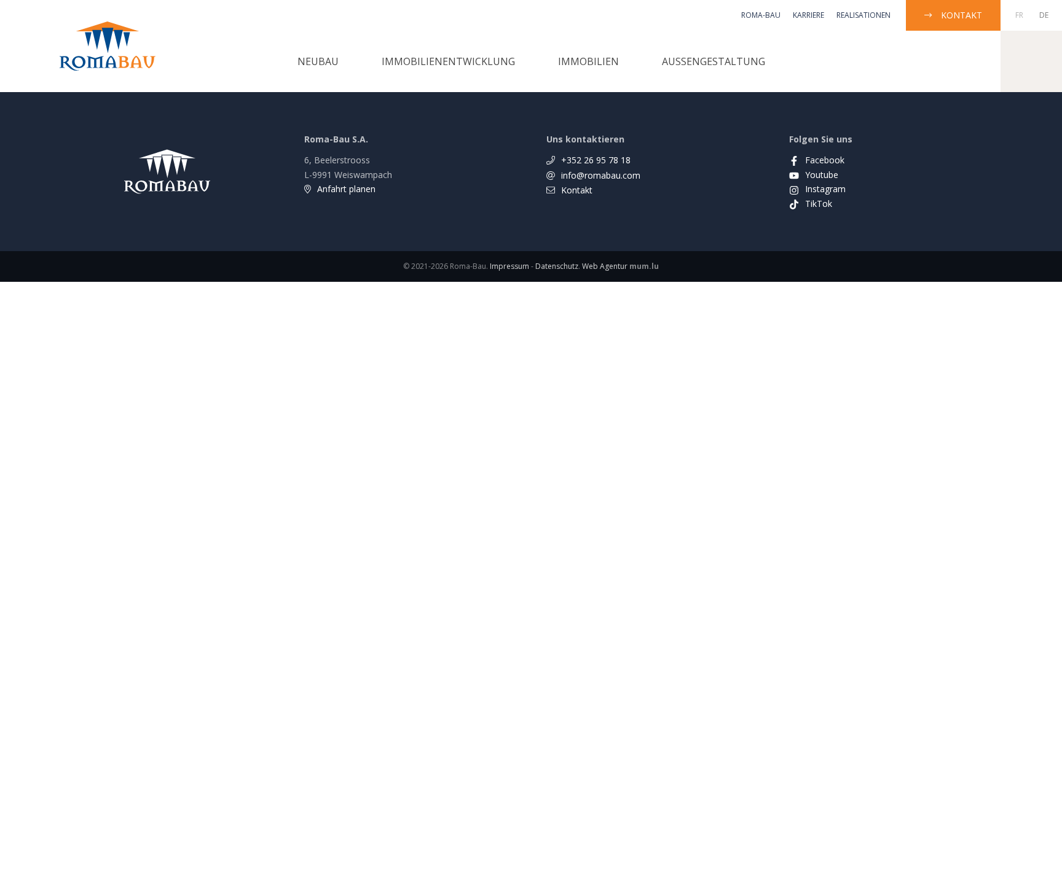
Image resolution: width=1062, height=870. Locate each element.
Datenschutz (556, 266)
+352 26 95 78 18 (596, 160)
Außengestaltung (713, 61)
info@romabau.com (600, 175)
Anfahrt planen (346, 189)
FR (1019, 15)
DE (1043, 15)
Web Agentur (604, 266)
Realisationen (863, 15)
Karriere (808, 15)
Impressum (509, 266)
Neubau (318, 61)
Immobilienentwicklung (448, 61)
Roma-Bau (761, 15)
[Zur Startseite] (107, 46)
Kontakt (961, 15)
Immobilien (588, 61)
